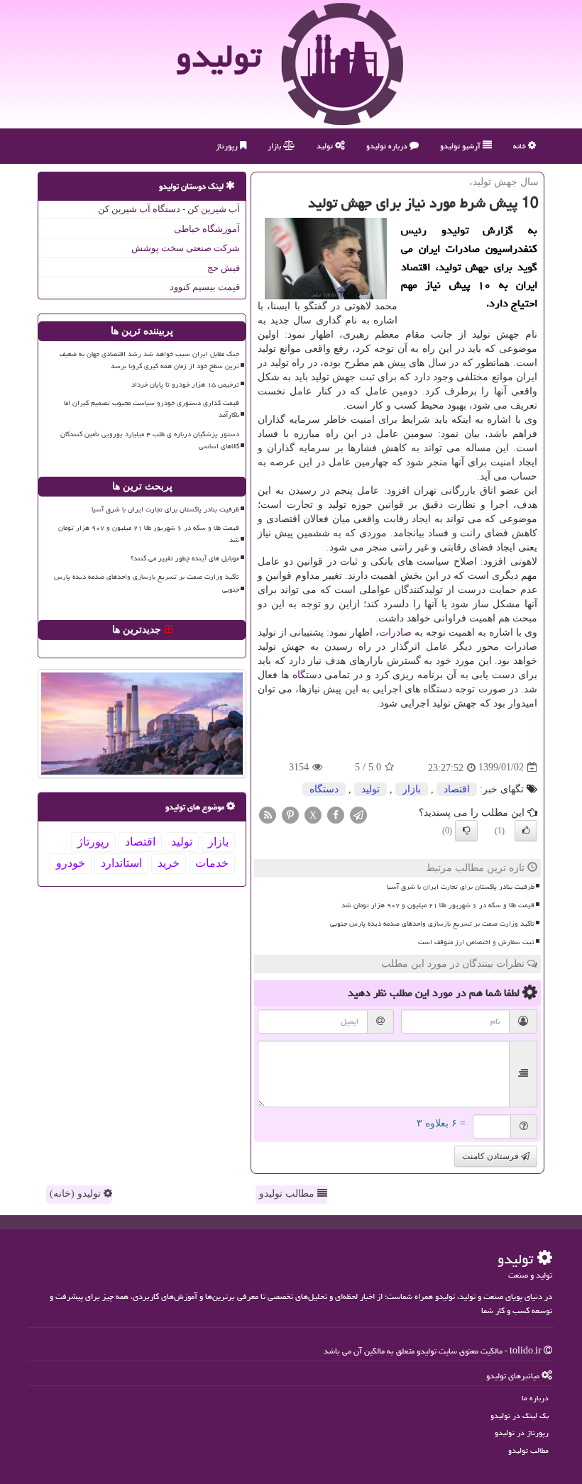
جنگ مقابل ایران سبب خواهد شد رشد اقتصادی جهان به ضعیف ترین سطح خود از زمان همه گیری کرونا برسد (149, 360)
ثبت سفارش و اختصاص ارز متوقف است (476, 942)
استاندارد (121, 863)
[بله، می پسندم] (526, 830)
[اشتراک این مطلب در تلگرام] (358, 814)
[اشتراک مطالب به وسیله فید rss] (268, 814)
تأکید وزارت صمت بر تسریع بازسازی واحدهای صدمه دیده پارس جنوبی (432, 924)
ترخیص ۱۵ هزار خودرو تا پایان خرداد (185, 384)
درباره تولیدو (388, 145)
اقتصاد (457, 789)
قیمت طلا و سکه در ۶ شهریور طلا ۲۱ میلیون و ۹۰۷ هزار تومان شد (437, 905)
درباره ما (535, 1397)
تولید (326, 145)
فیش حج (223, 267)
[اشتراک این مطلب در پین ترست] (290, 814)
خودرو (70, 863)
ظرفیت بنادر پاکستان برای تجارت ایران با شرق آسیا (460, 887)
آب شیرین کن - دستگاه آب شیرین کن (169, 209)
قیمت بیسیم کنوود (205, 287)
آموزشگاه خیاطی (207, 228)
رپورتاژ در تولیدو (522, 1432)
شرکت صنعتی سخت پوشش (185, 248)
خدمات (212, 863)
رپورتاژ (228, 145)
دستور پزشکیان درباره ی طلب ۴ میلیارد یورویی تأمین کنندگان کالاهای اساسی (149, 440)
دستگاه (307, 675)
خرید (169, 863)
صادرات (395, 632)
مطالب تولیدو (288, 1193)
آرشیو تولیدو (461, 145)
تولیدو (218, 56)
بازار (275, 145)
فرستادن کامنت (491, 1156)
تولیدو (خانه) (77, 1193)
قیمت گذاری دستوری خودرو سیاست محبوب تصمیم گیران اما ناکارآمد (151, 409)
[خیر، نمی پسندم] (466, 830)
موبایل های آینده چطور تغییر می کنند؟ (185, 558)
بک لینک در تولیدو (519, 1415)
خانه (520, 145)
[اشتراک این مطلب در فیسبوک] (336, 814)
